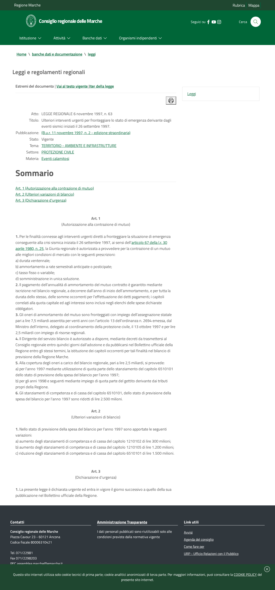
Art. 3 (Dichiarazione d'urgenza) (40, 200)
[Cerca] (256, 22)
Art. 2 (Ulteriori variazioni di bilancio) (44, 194)
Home (21, 54)
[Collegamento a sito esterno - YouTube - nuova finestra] (213, 21)
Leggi (191, 94)
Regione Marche (27, 5)
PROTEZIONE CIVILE (57, 152)
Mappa (253, 5)
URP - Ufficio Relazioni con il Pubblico (211, 553)
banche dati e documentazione (57, 54)
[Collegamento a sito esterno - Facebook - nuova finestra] (208, 21)
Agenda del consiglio (199, 539)
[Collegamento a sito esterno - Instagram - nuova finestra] (219, 21)
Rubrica (239, 5)
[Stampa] (171, 100)
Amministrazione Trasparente (122, 522)
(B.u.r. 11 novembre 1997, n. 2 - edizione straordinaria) (85, 133)
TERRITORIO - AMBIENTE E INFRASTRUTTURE (78, 146)
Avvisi (188, 532)
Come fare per (194, 546)
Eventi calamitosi (55, 158)
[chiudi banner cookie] (267, 569)
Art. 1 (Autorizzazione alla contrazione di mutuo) (54, 188)
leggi (92, 54)
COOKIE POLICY (245, 574)
